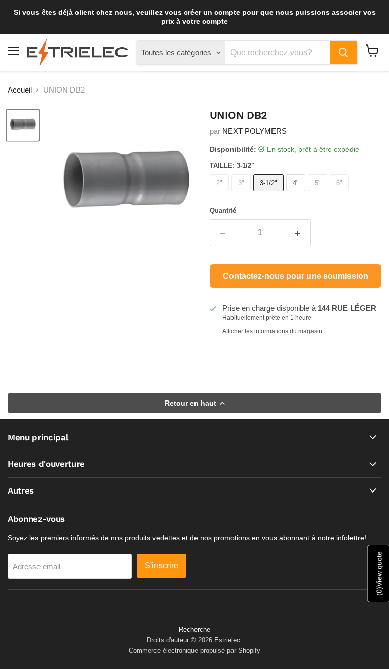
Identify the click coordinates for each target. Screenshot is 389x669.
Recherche (194, 629)
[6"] (341, 193)
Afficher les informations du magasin (272, 331)
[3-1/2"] (269, 193)
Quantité (223, 210)
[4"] (297, 193)
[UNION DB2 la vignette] (23, 125)
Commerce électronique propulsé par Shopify (194, 650)
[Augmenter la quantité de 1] (298, 232)
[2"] (220, 193)
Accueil (20, 89)
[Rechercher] (343, 52)
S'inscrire (161, 565)
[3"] (242, 193)
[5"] (319, 193)
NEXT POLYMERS (254, 131)
